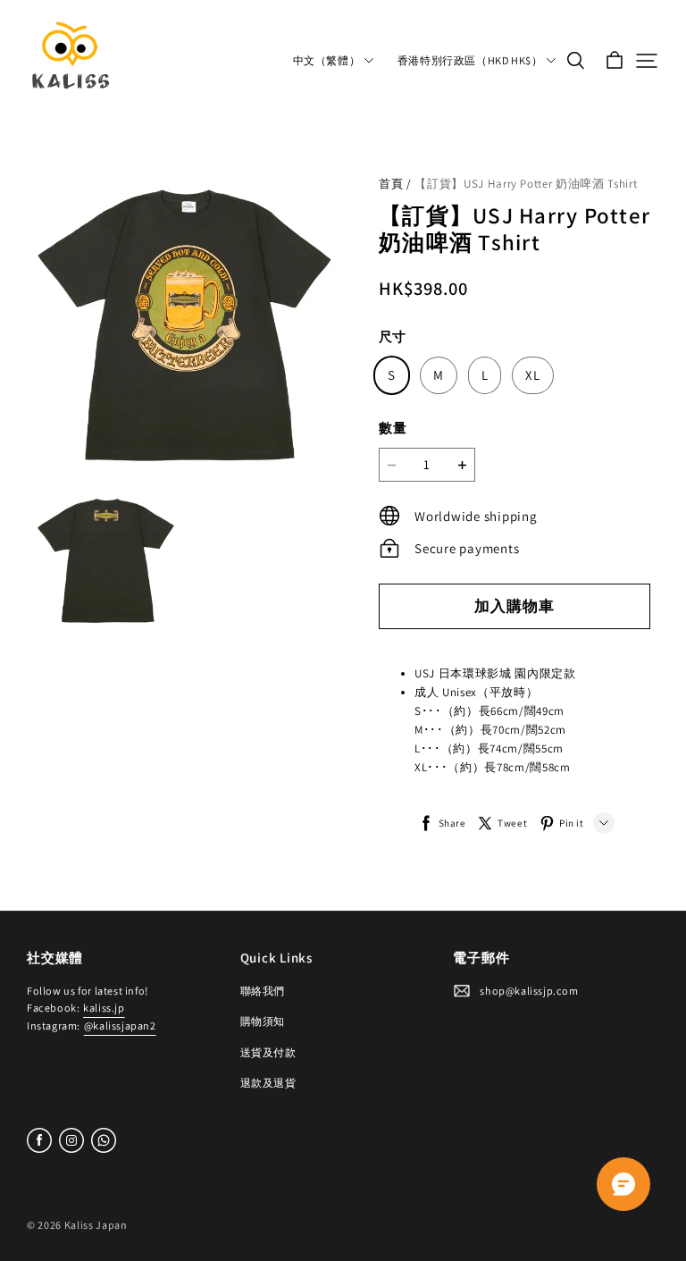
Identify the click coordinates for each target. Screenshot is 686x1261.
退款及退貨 (268, 1082)
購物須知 (262, 1021)
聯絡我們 (262, 990)
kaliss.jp (103, 1007)
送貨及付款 (268, 1052)
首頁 (391, 183)
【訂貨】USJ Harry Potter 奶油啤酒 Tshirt (525, 183)
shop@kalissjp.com (529, 990)
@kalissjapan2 (120, 1025)
